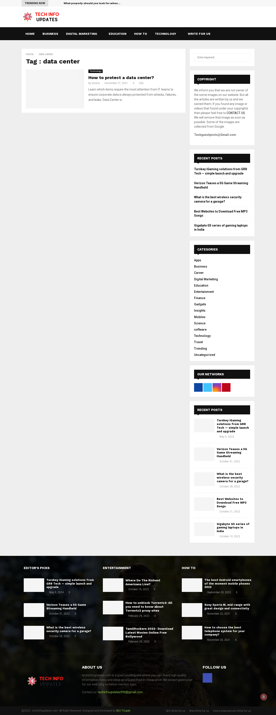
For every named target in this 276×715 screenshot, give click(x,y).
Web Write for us (199, 710)
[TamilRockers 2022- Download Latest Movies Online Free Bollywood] (113, 633)
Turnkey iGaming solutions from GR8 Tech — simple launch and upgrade (233, 426)
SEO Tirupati (123, 710)
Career (199, 272)
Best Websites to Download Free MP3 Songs (231, 502)
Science (199, 323)
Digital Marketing (81, 33)
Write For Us (199, 33)
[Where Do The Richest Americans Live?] (113, 585)
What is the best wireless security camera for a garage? (232, 477)
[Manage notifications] (263, 696)
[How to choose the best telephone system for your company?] (192, 632)
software (200, 329)
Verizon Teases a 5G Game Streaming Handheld (232, 452)
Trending (200, 348)
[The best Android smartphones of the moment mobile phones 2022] (192, 585)
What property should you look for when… (92, 3)
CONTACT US (236, 113)
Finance (199, 298)
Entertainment (204, 291)
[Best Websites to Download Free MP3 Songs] (204, 504)
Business (50, 33)
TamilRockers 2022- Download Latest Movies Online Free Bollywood (149, 632)
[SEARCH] (245, 57)
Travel (198, 342)
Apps (197, 260)
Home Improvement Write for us (232, 710)
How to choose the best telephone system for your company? (224, 631)
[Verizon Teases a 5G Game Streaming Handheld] (204, 454)
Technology (165, 33)
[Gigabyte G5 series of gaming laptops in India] (204, 529)
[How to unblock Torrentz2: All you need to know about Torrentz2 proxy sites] (113, 607)
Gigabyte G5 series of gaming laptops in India (233, 527)
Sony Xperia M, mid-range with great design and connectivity (227, 606)
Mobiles (199, 317)
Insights (199, 310)
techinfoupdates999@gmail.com (120, 692)
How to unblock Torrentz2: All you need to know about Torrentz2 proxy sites (148, 606)
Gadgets (200, 304)
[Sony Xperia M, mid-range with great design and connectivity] (192, 610)
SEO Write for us (175, 710)
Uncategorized (204, 355)
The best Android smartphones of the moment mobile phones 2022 (227, 583)
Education (117, 33)
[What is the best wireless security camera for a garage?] (204, 479)
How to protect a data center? (121, 77)
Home (30, 33)
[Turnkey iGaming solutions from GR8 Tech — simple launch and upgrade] (204, 425)
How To (140, 33)
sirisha (96, 83)
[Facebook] (247, 33)
